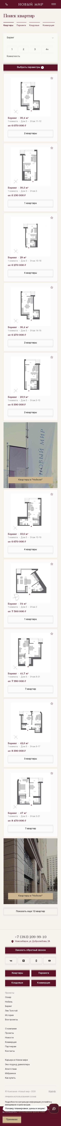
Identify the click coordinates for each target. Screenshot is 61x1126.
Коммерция (49, 25)
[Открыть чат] (54, 1108)
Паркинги (21, 25)
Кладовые (34, 25)
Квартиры (8, 25)
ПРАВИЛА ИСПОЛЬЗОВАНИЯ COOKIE (20, 1097)
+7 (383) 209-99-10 (30, 937)
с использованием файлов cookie (31, 1112)
